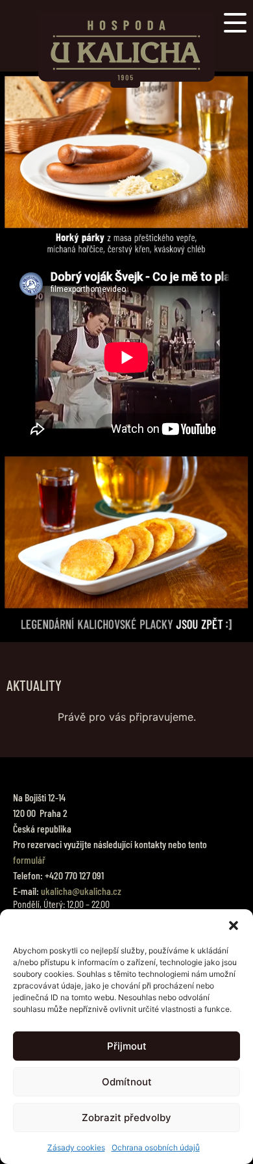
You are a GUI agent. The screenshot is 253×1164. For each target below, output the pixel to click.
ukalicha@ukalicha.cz (81, 891)
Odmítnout (127, 1082)
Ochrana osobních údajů (156, 1147)
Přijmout (127, 1046)
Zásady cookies (76, 1147)
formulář (29, 859)
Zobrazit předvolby (126, 1117)
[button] (233, 925)
